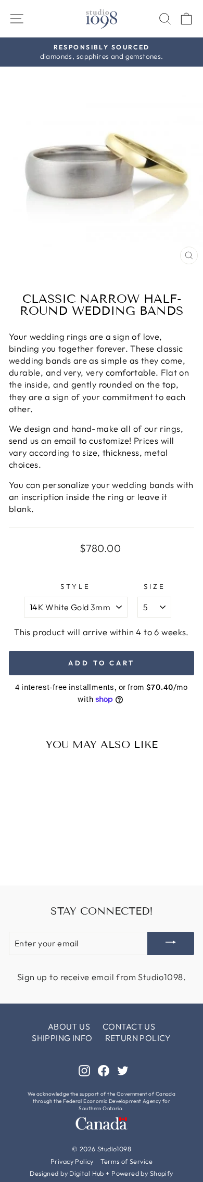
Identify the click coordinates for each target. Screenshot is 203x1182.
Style (75, 586)
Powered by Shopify (142, 1173)
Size (155, 586)
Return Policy (138, 1038)
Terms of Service (126, 1161)
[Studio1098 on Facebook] (103, 1069)
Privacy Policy (72, 1161)
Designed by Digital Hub (67, 1173)
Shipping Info (62, 1038)
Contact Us (129, 1026)
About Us (69, 1026)
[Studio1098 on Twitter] (123, 1069)
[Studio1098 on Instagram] (84, 1069)
